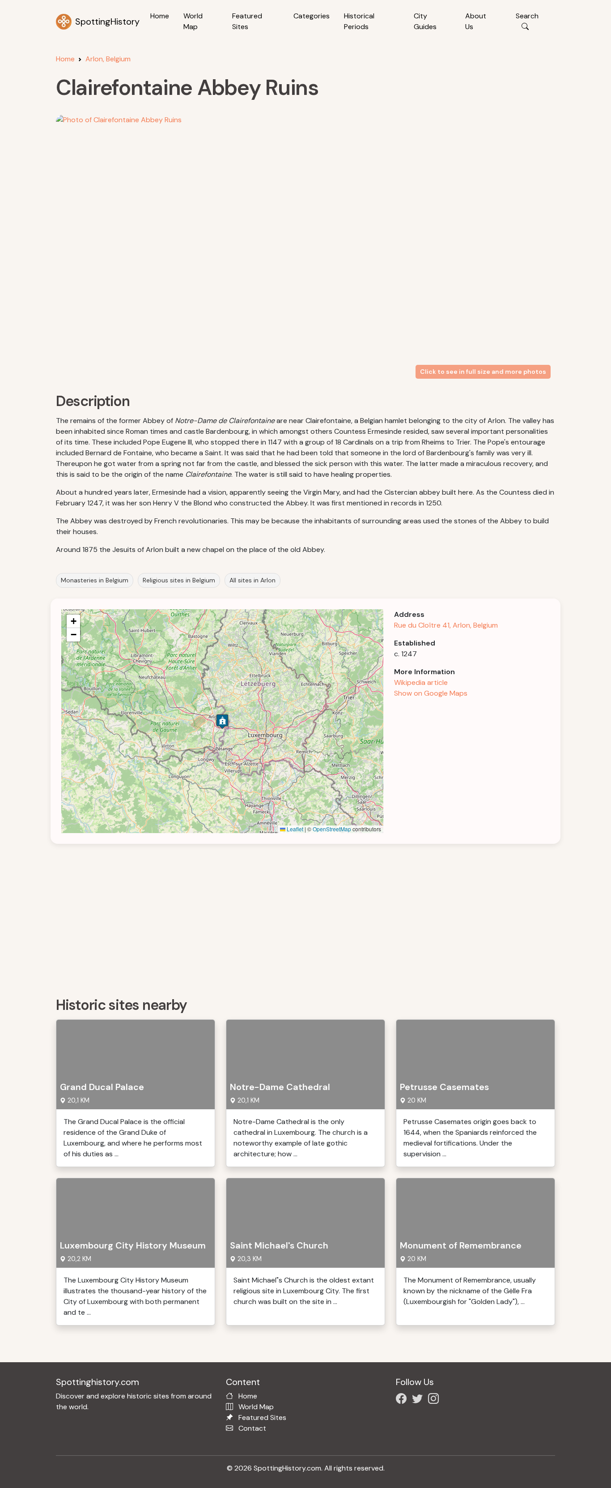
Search (527, 16)
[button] (222, 721)
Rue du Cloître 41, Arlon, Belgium (446, 625)
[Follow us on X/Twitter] (419, 1400)
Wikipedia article (421, 682)
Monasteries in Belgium (94, 580)
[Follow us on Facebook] (403, 1400)
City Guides (425, 21)
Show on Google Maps (430, 693)
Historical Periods (359, 21)
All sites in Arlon (252, 580)
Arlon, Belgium (108, 59)
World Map (193, 21)
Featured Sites (247, 21)
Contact (252, 1428)
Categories (311, 16)
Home (159, 16)
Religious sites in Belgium (179, 580)
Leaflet (294, 829)
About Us (475, 21)
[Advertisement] (311, 917)
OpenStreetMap (332, 829)
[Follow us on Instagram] (435, 1400)
